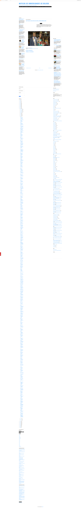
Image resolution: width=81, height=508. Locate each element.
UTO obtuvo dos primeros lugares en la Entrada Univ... (21, 240)
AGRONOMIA (54, 102)
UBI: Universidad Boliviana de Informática (57, 189)
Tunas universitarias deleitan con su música (21, 413)
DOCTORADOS (54, 127)
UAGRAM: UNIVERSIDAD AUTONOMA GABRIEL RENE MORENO (57, 181)
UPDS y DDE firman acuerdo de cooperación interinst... (21, 344)
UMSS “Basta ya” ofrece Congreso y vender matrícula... (21, 163)
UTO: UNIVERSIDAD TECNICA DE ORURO (57, 243)
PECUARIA (54, 164)
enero (20, 420)
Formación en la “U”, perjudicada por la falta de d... (21, 273)
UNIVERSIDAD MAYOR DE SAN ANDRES (21, 499)
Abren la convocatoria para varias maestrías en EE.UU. (21, 350)
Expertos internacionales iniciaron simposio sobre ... (21, 396)
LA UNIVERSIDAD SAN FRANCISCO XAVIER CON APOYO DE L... (21, 150)
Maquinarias (55, 49)
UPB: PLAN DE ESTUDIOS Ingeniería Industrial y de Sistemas (23, 47)
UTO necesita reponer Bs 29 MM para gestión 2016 (21, 279)
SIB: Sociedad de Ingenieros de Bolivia (57, 171)
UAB (19, 443)
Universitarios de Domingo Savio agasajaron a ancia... (21, 300)
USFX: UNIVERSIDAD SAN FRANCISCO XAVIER (33, 48)
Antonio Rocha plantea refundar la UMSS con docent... (21, 154)
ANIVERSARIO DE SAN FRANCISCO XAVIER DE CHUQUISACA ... (21, 416)
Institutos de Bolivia (56, 80)
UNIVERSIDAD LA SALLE (55, 215)
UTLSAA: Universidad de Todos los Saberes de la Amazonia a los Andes (57, 242)
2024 (20, 101)
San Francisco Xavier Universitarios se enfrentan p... (21, 326)
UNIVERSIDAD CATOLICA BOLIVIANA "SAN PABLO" (21, 481)
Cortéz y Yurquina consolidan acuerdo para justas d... (21, 332)
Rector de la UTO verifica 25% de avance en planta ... (21, 353)
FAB (53, 138)
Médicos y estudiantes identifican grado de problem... (21, 408)
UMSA (40, 6)
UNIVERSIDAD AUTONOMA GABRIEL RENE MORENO (22, 496)
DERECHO (54, 124)
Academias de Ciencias (55, 99)
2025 (20, 100)
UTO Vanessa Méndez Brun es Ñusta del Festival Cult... (21, 389)
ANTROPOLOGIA (55, 103)
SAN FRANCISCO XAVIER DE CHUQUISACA (21, 493)
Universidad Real (55, 219)
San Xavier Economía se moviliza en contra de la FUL (21, 178)
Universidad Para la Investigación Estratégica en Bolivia (22, 460)
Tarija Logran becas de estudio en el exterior (21, 247)
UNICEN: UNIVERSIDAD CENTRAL (56, 206)
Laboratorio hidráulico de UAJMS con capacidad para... (21, 402)
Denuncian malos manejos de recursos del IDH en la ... (21, 359)
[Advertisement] (38, 12)
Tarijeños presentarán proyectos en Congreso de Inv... (21, 294)
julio (20, 113)
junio (20, 114)
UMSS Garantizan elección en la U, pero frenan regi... (21, 138)
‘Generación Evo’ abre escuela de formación (21, 399)
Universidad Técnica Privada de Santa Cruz (22, 450)
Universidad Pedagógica (55, 218)
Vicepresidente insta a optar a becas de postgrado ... (21, 292)
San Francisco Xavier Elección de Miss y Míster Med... (21, 222)
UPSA (19, 445)
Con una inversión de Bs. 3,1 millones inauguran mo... (21, 323)
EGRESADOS (54, 129)
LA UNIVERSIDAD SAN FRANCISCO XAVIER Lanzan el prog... (21, 383)
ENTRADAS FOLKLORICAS (56, 133)
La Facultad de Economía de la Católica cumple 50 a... (21, 144)
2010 (20, 425)
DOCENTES (54, 126)
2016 (20, 108)
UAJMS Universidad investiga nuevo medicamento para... (21, 319)
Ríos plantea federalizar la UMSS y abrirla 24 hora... (21, 215)
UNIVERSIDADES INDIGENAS (56, 220)
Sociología (54, 173)
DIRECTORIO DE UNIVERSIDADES (48, 6)
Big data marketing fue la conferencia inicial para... (21, 306)
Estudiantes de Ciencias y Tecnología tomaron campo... (21, 309)
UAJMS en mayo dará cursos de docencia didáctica (21, 157)
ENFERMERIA (54, 132)
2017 (20, 107)
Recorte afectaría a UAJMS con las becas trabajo (21, 392)
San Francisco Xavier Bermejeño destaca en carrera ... (21, 362)
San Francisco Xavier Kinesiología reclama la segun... (21, 335)
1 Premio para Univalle (21, 394)
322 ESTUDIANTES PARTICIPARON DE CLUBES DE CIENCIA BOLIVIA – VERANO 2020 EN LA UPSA (58, 68)
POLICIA (54, 165)
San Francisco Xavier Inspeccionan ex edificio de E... (21, 175)
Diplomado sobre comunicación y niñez (21, 191)
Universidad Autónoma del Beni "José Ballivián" (21, 489)
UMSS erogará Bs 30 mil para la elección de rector (21, 267)
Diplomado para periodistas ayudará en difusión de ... (21, 129)
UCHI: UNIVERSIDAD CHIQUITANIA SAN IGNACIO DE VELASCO (57, 197)
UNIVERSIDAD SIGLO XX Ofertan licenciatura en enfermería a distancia (21, 19)
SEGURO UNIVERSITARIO (56, 170)
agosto (21, 112)
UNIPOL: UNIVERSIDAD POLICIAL (56, 210)
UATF (19, 441)
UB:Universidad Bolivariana (56, 188)
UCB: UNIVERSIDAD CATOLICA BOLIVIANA (57, 194)
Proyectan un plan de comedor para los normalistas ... (21, 212)
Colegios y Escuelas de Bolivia (57, 54)
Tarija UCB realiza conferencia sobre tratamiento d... (21, 166)
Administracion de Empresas (56, 101)
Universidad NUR (20, 477)
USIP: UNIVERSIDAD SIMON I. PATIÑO (57, 236)
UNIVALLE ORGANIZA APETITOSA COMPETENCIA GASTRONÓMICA (21, 244)
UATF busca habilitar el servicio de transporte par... (21, 218)
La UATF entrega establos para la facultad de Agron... (21, 160)
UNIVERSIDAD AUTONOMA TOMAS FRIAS (22, 490)
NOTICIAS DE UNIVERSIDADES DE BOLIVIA (34, 4)
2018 (20, 106)
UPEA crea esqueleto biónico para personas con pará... (21, 124)
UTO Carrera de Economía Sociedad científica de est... (21, 386)
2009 (20, 426)
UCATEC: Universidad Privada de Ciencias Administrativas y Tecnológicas (57, 193)
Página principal (54, 249)
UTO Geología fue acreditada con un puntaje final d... (21, 303)
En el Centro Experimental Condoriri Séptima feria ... (21, 347)
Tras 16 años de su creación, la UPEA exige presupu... (21, 127)
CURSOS (54, 122)
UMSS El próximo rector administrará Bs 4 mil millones (21, 205)
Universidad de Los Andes (55, 214)
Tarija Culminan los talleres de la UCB (21, 311)
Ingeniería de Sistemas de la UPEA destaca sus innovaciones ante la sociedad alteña (22, 30)
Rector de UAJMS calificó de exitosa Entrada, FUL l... (21, 270)
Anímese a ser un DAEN (21, 35)
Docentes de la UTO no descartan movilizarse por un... (21, 197)
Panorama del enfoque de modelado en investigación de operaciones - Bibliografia (57, 40)
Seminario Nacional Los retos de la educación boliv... (21, 370)
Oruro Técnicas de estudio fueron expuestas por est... (21, 379)
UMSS (38, 6)
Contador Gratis (20, 502)
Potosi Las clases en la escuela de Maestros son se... (21, 181)
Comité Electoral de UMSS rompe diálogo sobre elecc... (21, 132)
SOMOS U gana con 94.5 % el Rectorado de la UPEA (23, 54)
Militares (54, 156)
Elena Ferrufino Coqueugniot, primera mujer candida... (21, 188)
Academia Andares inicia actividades (21, 411)
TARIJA (54, 174)
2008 (20, 427)
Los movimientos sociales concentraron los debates (21, 338)
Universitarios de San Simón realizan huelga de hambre (21, 228)
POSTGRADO (54, 166)
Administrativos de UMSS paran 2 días (21, 220)
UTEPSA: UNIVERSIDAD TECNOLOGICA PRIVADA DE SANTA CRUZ (57, 240)
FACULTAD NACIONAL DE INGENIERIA (57, 139)
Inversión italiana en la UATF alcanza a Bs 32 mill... (21, 341)
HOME (20, 6)
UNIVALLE (20, 446)
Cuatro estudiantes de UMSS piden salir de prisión (21, 329)
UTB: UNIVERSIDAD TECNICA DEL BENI (57, 237)
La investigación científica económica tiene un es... (21, 314)
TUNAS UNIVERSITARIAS (55, 177)
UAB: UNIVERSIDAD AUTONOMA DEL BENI (57, 179)
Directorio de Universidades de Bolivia (57, 250)
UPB (19, 444)
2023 (20, 102)
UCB (29, 6)
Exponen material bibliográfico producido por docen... (21, 200)
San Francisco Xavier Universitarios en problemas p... (21, 172)
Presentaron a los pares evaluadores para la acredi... (21, 316)
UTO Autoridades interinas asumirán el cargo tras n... (21, 118)
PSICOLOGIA (54, 168)
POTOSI (54, 167)
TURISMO (54, 178)
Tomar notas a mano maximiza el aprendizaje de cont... (21, 264)
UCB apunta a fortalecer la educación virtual (21, 184)
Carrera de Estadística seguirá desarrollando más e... (21, 252)
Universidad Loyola (21, 464)
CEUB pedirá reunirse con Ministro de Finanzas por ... (21, 209)
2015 (20, 421)
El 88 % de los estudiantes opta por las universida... (21, 225)
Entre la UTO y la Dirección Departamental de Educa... (21, 203)
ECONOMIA (54, 128)
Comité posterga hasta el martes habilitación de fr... (21, 121)
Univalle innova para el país (21, 186)
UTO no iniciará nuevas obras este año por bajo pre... (21, 258)
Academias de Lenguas (55, 100)
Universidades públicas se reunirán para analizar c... (21, 287)
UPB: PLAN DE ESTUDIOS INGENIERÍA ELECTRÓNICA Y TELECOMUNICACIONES (22, 65)
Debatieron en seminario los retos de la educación (21, 297)
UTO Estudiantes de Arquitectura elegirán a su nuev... (21, 231)
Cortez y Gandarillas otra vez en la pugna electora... (21, 147)
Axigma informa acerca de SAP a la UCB (21, 289)
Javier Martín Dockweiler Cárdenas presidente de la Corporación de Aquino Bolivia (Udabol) (22, 41)
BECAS (43, 6)
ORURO (54, 163)
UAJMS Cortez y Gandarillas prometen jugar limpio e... (21, 249)
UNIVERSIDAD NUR (55, 217)
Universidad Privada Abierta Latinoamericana (21, 469)
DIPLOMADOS (54, 125)
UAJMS (31, 6)
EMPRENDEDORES (55, 131)
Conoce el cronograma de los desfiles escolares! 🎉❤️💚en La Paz (58, 56)
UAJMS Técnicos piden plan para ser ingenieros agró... (21, 135)
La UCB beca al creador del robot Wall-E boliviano (21, 237)
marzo (21, 418)
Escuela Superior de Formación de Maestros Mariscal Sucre (56, 137)
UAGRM (22, 6)
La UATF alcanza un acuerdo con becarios (21, 368)
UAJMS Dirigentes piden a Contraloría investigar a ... (21, 169)
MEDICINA (54, 155)
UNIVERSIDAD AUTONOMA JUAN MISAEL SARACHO (22, 492)
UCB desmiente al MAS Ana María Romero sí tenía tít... (21, 356)
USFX (34, 6)
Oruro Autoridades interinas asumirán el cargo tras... (21, 141)
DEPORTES (54, 123)
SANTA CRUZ (54, 169)
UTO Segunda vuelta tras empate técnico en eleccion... (21, 255)
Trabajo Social (54, 175)
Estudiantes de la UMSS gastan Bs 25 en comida (21, 70)
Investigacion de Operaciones (57, 39)
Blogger (42, 506)
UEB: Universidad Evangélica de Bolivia (57, 200)
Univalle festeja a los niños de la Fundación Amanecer (21, 282)
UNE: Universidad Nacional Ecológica (57, 205)
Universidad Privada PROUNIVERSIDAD (21, 457)
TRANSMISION (54, 176)
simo (53, 172)
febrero (21, 419)
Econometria (55, 44)
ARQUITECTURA (55, 104)
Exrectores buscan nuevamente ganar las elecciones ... (21, 376)
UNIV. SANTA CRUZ (26, 6)
